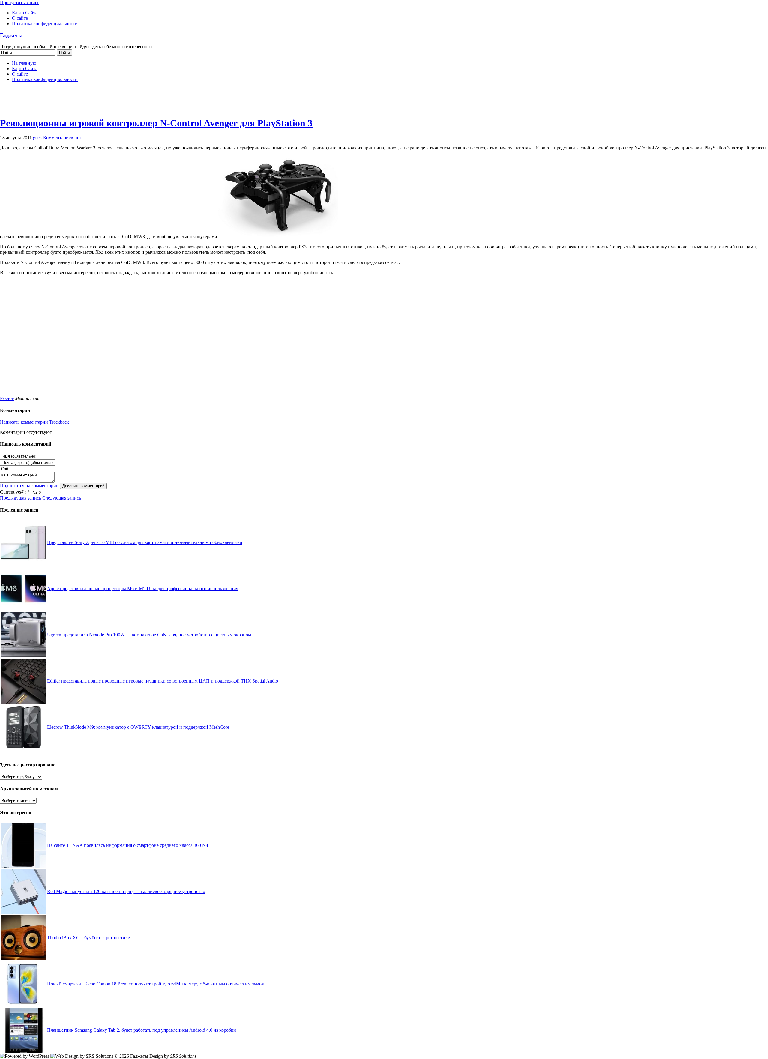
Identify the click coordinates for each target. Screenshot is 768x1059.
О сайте (20, 18)
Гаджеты (11, 35)
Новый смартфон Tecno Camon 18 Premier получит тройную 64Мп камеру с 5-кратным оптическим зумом (156, 983)
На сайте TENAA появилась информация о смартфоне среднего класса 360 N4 (127, 845)
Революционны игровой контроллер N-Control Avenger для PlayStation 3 (156, 123)
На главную (24, 63)
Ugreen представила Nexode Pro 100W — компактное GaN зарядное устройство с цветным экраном (149, 634)
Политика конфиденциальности (45, 23)
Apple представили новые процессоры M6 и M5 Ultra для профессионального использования (142, 588)
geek (37, 137)
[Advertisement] (384, 102)
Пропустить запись (19, 2)
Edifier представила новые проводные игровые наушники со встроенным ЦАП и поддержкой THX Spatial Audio (162, 680)
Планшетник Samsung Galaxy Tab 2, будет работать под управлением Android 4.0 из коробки (141, 1030)
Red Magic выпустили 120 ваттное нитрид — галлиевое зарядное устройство (126, 891)
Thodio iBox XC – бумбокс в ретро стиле (88, 937)
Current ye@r (15, 491)
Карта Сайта (25, 12)
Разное (7, 398)
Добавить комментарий (83, 486)
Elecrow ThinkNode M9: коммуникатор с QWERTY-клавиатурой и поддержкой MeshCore (138, 727)
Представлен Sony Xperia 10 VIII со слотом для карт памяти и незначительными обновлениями (144, 542)
